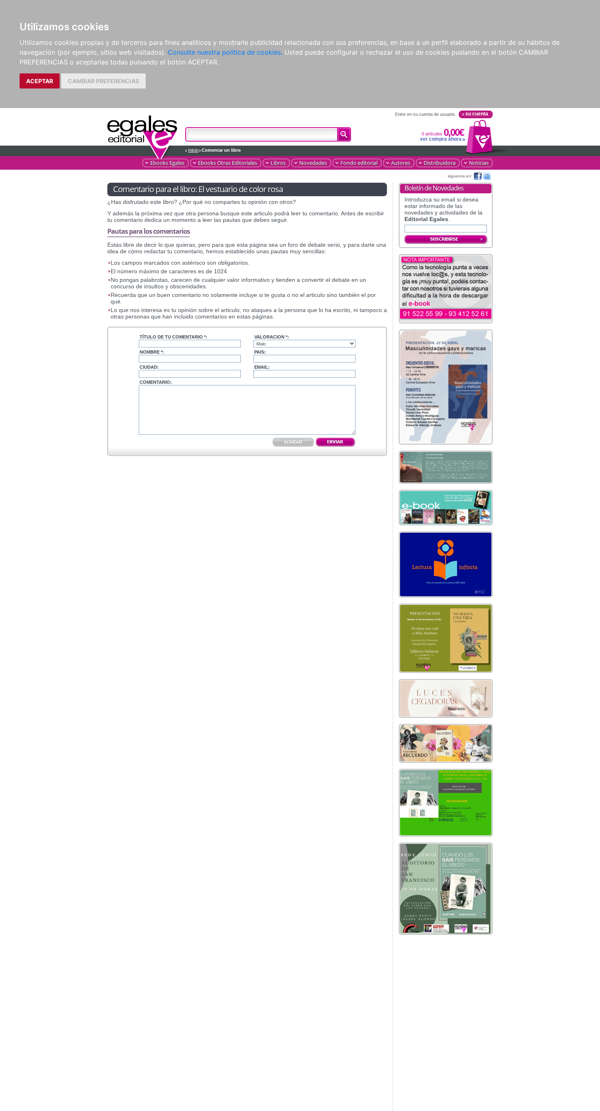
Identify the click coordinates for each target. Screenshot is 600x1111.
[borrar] (293, 442)
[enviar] (336, 442)
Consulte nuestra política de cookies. (225, 52)
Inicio (193, 150)
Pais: (260, 352)
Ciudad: (149, 367)
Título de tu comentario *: (173, 336)
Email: (262, 367)
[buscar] (344, 134)
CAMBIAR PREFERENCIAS (103, 80)
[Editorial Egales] (142, 133)
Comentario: (156, 382)
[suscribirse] (446, 240)
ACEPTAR (39, 80)
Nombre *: (152, 352)
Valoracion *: (271, 336)
